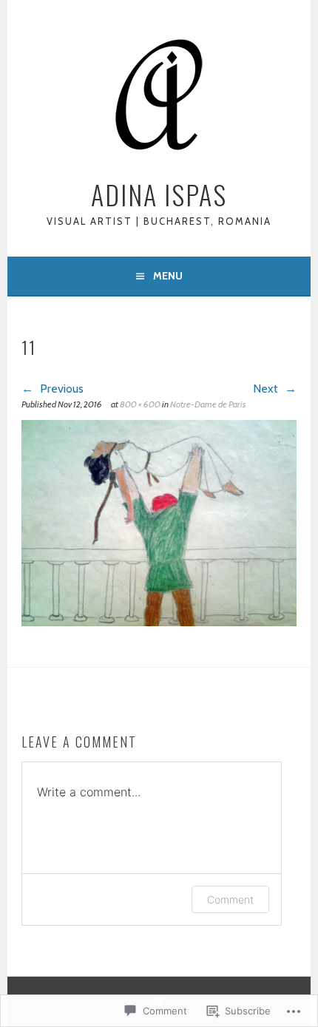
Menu (168, 275)
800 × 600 (140, 404)
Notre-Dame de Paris (208, 404)
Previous (60, 389)
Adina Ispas (159, 194)
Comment (230, 899)
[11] (159, 622)
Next (267, 389)
